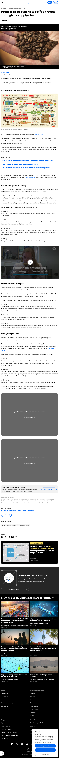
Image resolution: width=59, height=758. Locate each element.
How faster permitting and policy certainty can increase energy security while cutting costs (14, 648)
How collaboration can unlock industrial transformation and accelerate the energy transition (14, 620)
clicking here (39, 134)
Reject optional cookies (45, 750)
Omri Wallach (5, 72)
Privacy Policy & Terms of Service (29, 748)
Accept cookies (29, 417)
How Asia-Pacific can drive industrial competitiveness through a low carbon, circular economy (43, 648)
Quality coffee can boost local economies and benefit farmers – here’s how (27, 160)
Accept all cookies (45, 746)
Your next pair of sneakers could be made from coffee (20, 164)
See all (55, 598)
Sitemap (29, 751)
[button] (31, 262)
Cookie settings (45, 754)
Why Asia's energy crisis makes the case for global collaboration (14, 675)
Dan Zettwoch (30, 177)
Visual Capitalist (8, 28)
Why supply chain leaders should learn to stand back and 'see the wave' (43, 619)
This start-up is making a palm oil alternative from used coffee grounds (26, 168)
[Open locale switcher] (2, 753)
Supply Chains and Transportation (14, 9)
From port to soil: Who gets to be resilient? (41, 675)
